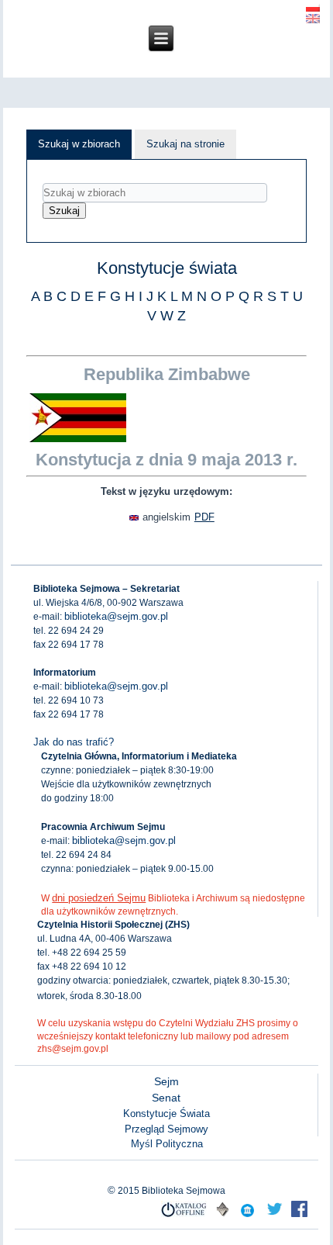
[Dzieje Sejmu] (274, 1217)
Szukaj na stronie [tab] (185, 144)
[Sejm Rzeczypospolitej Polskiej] (299, 1217)
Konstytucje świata (167, 268)
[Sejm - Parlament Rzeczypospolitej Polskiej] (247, 1217)
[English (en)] (313, 17)
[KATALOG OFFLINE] (184, 1217)
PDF (204, 517)
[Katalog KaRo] (222, 1217)
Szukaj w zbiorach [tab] (79, 144)
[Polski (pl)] (313, 6)
